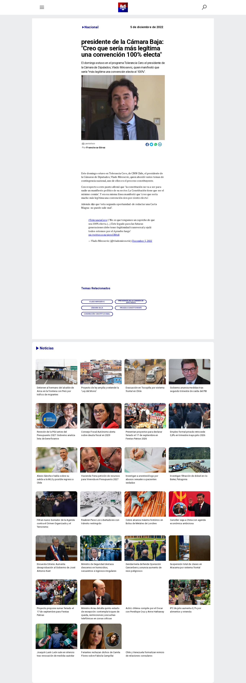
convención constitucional (97, 314)
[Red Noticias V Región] (42, 7)
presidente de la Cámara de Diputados (131, 301)
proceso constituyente (131, 308)
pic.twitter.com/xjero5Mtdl (103, 234)
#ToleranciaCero (97, 220)
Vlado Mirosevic (97, 302)
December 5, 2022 (142, 240)
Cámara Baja (97, 308)
